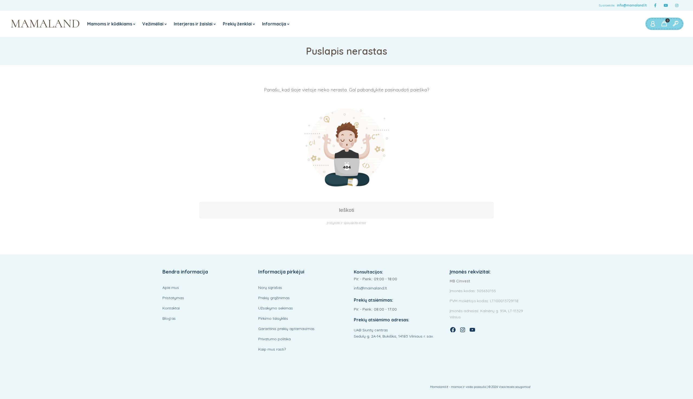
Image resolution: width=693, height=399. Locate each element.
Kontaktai (171, 308)
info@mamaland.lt (632, 5)
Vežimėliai (153, 24)
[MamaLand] (45, 24)
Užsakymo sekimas (275, 308)
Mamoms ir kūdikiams (109, 24)
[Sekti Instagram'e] (676, 5)
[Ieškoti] (675, 24)
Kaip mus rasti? (272, 349)
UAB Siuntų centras (371, 330)
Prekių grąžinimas (274, 297)
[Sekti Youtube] (666, 5)
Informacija (274, 24)
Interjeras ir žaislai (193, 24)
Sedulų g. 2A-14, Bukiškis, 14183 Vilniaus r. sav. (394, 336)
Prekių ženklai (237, 24)
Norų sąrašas (270, 287)
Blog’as (169, 318)
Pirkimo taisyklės (273, 318)
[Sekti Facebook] (655, 5)
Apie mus (170, 287)
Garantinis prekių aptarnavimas (286, 328)
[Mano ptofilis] (652, 24)
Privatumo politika (274, 339)
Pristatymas (173, 297)
